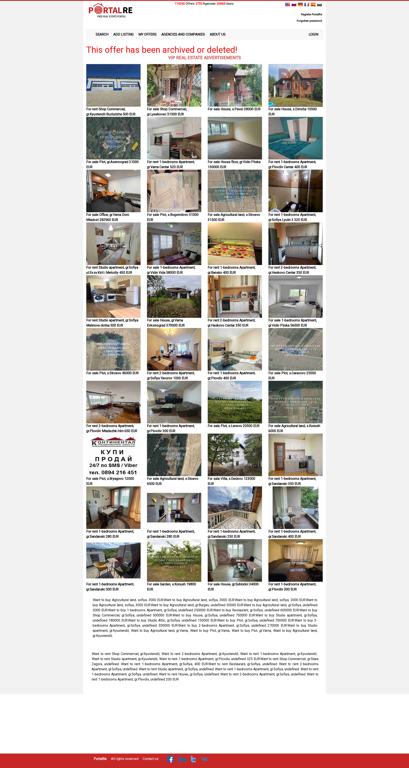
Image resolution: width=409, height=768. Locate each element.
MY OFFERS (147, 34)
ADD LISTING (123, 34)
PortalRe (100, 759)
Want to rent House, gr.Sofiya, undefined (189, 674)
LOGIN (313, 34)
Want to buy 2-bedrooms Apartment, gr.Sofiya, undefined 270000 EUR (232, 625)
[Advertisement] (204, 16)
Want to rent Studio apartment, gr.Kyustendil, (125, 659)
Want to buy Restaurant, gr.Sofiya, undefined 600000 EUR (256, 610)
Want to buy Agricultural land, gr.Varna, (160, 631)
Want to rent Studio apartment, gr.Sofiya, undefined (177, 669)
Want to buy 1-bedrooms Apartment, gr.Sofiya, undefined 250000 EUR (160, 610)
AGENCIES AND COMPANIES (183, 34)
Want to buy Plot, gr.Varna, (210, 631)
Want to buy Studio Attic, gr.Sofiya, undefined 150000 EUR (172, 620)
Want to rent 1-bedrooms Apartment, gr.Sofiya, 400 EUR (164, 664)
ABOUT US (218, 34)
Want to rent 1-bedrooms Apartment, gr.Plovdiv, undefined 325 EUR (209, 659)
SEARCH (102, 34)
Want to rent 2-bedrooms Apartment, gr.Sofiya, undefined (263, 674)
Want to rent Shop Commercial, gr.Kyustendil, (126, 654)
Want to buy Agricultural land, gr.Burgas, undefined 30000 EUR (197, 605)
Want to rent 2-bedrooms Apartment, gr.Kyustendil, (201, 654)
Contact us (150, 759)
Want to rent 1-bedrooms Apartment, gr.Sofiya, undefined (257, 669)
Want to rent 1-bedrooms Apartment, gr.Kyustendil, (279, 654)
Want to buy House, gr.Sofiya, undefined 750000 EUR (214, 615)
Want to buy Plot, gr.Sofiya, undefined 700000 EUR (255, 620)
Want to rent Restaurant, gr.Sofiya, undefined (243, 664)
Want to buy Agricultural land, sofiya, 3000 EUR (128, 600)
